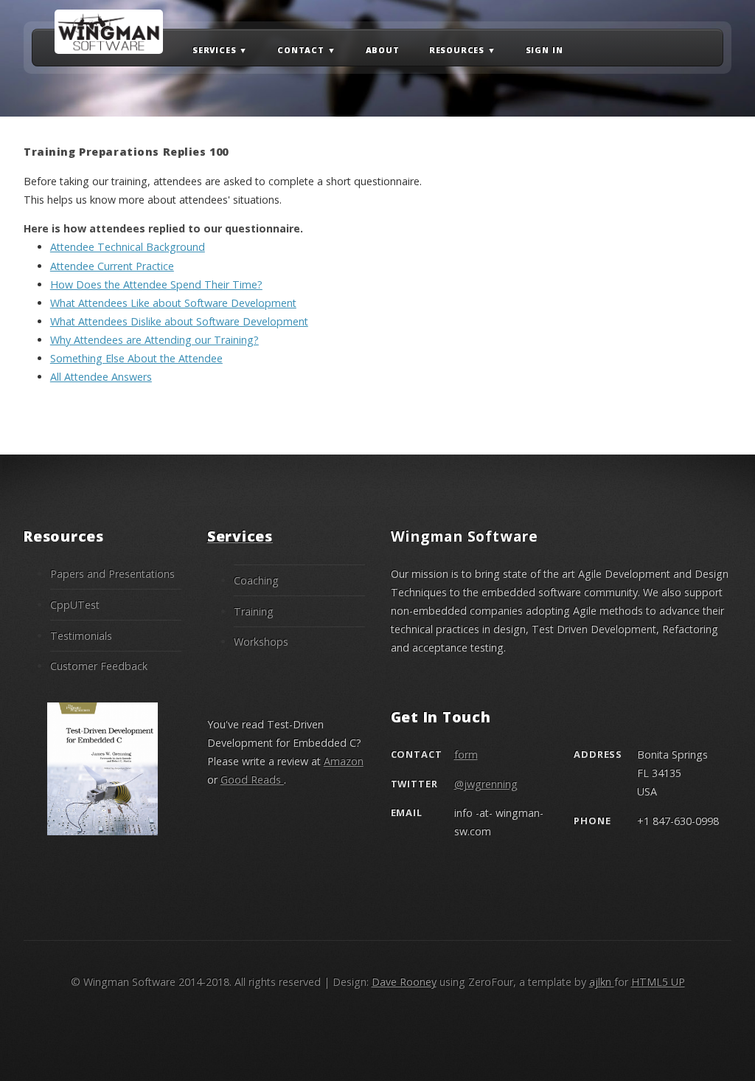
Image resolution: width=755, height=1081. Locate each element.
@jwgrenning (486, 784)
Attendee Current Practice (112, 266)
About (383, 51)
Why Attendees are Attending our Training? (154, 340)
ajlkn (601, 982)
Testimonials (81, 636)
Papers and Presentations (112, 574)
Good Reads (252, 780)
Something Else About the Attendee (136, 358)
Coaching (256, 580)
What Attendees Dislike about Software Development (179, 321)
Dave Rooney (404, 982)
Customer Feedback (98, 666)
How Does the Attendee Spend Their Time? (156, 284)
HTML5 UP (658, 982)
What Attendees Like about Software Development (173, 303)
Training (254, 611)
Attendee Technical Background (127, 247)
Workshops (261, 642)
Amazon (343, 761)
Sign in (544, 51)
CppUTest (75, 605)
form (466, 754)
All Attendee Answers (101, 377)
